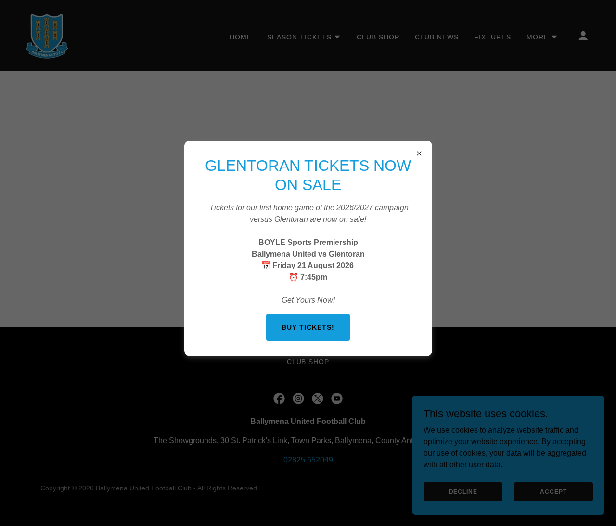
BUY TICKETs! (308, 327)
